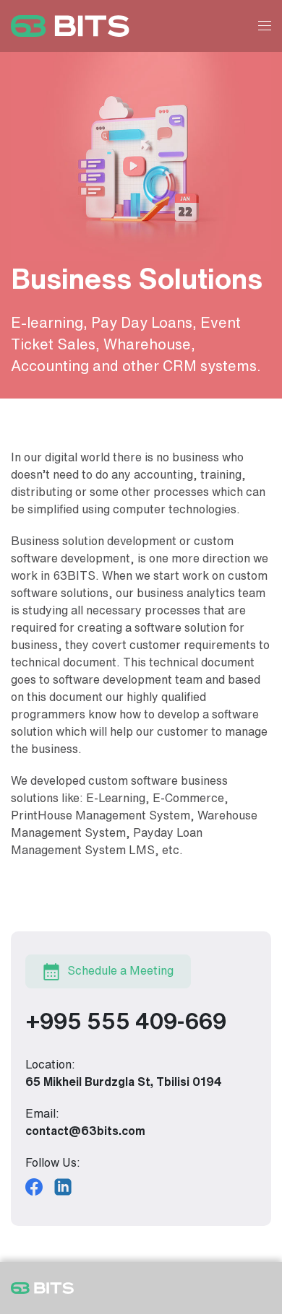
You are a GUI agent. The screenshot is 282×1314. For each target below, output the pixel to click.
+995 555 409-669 (125, 1022)
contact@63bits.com (85, 1131)
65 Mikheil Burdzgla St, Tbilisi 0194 (123, 1082)
